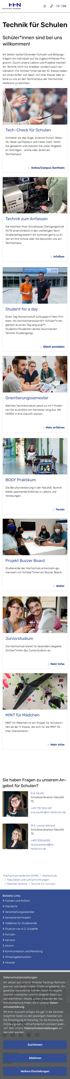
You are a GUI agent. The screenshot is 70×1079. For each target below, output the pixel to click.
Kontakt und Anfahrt (17, 900)
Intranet (10, 962)
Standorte (11, 906)
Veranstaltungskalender (19, 912)
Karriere (10, 940)
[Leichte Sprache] (44, 6)
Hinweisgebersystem (18, 957)
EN (64, 6)
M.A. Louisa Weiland (43, 825)
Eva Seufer (37, 793)
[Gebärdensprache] (51, 6)
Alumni (9, 945)
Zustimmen (35, 1044)
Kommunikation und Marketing (23, 951)
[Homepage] (12, 7)
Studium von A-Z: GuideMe (21, 928)
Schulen (10, 934)
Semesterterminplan (18, 917)
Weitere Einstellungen (35, 1071)
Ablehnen (35, 1058)
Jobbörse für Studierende (21, 923)
